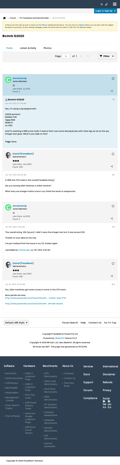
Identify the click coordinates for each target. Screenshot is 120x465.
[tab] (9, 48)
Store (86, 374)
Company (69, 373)
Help (83, 322)
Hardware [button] (18, 4)
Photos (48, 48)
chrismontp (23, 250)
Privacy (107, 390)
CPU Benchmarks (50, 375)
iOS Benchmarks (50, 437)
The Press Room (69, 384)
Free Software (12, 416)
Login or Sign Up (103, 10)
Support (62, 4)
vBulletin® (59, 338)
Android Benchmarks (50, 429)
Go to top (110, 322)
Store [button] (52, 4)
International (110, 366)
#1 (113, 99)
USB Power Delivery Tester (30, 405)
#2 (113, 174)
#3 (113, 227)
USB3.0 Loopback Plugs (30, 376)
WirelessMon (11, 392)
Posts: (16, 91)
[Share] (112, 91)
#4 (113, 284)
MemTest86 (11, 387)
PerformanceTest (14, 378)
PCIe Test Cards (30, 396)
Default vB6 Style (14, 322)
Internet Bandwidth (49, 445)
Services (88, 366)
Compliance (90, 398)
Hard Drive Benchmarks (50, 390)
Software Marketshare (50, 413)
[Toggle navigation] (115, 4)
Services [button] (44, 4)
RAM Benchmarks (50, 398)
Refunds (107, 382)
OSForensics (11, 383)
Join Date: (17, 88)
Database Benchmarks (50, 421)
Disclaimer (109, 374)
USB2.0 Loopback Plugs (30, 387)
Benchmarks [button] (31, 4)
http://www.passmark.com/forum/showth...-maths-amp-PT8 (35, 298)
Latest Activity (28, 48)
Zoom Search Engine (12, 406)
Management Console (12, 399)
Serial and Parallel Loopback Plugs (30, 417)
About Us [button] (72, 4)
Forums (83, 4)
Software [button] (7, 4)
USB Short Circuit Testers (30, 430)
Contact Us (94, 322)
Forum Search (70, 322)
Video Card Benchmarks (50, 382)
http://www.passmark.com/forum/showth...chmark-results (34, 303)
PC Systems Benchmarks (50, 406)
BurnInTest (10, 373)
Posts (9, 48)
